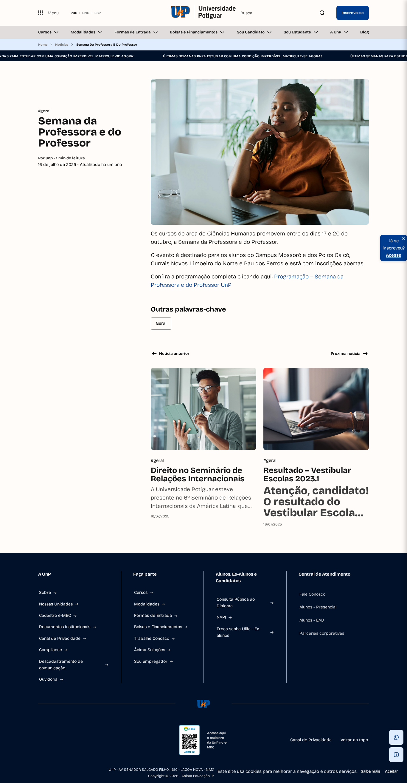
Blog (364, 32)
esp (97, 13)
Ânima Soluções (149, 649)
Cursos (45, 32)
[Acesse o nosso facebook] (40, 740)
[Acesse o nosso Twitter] (83, 740)
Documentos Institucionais (64, 626)
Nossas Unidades (56, 604)
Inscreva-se (352, 12)
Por (61, 158)
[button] (396, 737)
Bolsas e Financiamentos (194, 32)
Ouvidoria (48, 679)
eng (85, 13)
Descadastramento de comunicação (61, 665)
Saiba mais (370, 771)
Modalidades (83, 32)
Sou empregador (150, 661)
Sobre (45, 592)
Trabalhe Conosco (151, 638)
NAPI (221, 617)
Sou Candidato (251, 32)
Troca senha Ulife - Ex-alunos (238, 632)
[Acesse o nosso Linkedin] (69, 740)
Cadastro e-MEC (55, 615)
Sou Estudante (297, 32)
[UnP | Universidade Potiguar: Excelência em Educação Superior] (203, 13)
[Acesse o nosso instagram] (54, 740)
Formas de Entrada (132, 32)
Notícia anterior (174, 353)
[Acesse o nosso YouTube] (97, 740)
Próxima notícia (346, 353)
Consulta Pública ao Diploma (236, 602)
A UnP (335, 32)
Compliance (50, 649)
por (74, 13)
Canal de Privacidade (59, 638)
